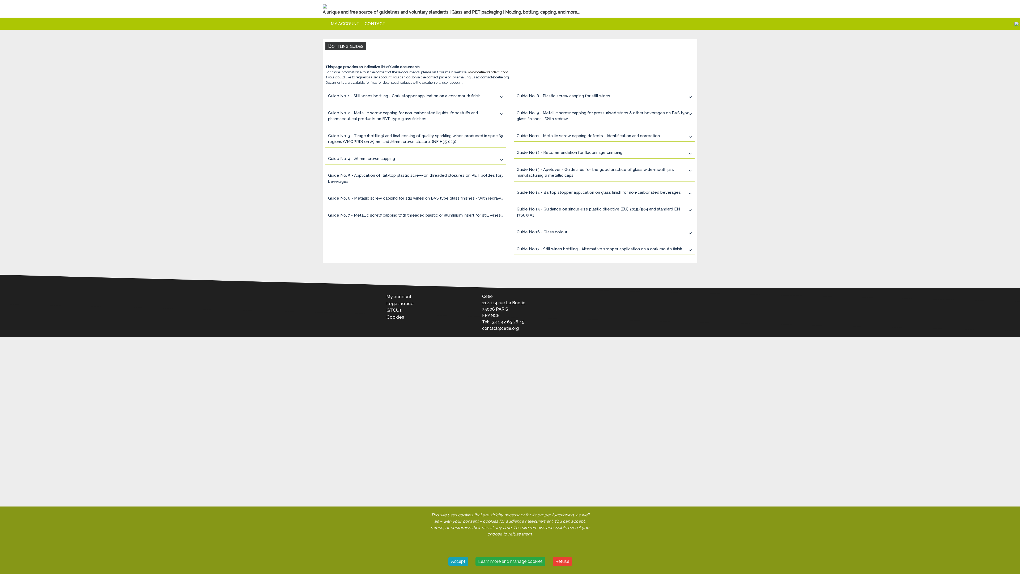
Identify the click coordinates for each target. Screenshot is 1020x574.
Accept (458, 561)
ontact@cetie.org (501, 328)
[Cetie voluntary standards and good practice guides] (325, 24)
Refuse (562, 561)
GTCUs (394, 310)
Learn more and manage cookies (510, 561)
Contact (375, 23)
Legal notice (400, 303)
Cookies (395, 317)
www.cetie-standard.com (488, 72)
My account (345, 23)
